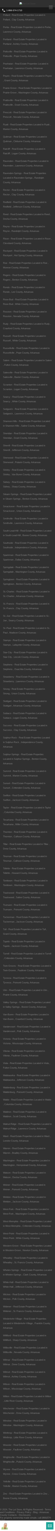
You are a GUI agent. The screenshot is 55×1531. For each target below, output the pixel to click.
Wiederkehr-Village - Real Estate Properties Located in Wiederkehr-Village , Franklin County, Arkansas (27, 1323)
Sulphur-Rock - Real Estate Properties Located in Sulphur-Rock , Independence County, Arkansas (26, 742)
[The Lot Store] (27, 3)
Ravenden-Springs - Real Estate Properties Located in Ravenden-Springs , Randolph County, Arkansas (24, 178)
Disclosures (25, 1515)
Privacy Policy (24, 1512)
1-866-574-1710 (14, 10)
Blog (35, 1512)
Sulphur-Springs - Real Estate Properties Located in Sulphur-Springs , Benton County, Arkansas (25, 759)
